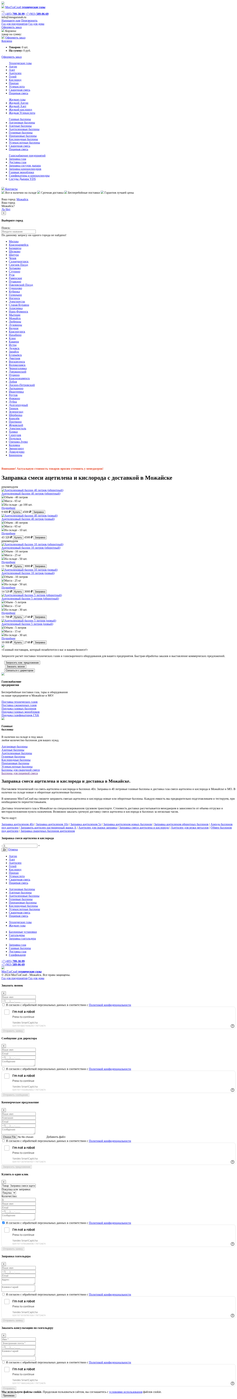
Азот (12, 69)
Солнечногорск (19, 261)
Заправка (38, 512)
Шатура (14, 254)
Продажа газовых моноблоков (20, 711)
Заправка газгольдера (22, 938)
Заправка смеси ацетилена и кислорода (144, 827)
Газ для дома (36, 23)
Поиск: (5, 227)
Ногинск (14, 298)
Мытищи (14, 314)
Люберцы (15, 321)
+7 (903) (37, 13)
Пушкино (15, 281)
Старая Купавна (19, 304)
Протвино (15, 421)
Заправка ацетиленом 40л (17, 824)
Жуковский (16, 425)
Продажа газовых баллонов (18, 708)
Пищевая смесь (18, 93)
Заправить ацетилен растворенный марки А (48, 827)
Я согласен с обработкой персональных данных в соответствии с (68, 1004)
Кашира (14, 341)
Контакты (11, 189)
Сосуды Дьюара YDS (22, 178)
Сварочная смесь (19, 89)
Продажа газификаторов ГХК (20, 715)
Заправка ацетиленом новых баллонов (127, 824)
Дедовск (14, 348)
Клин (12, 338)
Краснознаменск (19, 378)
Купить (17, 512)
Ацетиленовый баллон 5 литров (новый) (27, 623)
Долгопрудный (18, 405)
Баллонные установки (23, 931)
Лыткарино (16, 388)
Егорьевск (15, 355)
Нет (8, 209)
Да (3, 209)
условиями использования (125, 1391)
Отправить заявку (13, 1030)
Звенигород (16, 448)
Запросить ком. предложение (22, 662)
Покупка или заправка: (16, 1189)
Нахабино (15, 334)
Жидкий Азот (17, 106)
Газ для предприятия (14, 23)
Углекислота (17, 86)
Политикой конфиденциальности (110, 1004)
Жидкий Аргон (18, 102)
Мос (21, 971)
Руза (11, 274)
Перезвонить (29, 20)
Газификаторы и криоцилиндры (29, 175)
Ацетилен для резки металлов (190, 827)
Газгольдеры (17, 935)
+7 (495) (13, 13)
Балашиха (15, 248)
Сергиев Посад (18, 264)
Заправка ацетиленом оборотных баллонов (181, 824)
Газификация (17, 954)
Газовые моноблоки (21, 172)
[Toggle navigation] (2, 11)
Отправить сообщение (15, 1094)
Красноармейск (19, 244)
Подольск (15, 438)
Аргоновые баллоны (22, 122)
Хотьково (15, 268)
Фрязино (14, 398)
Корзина (6, 40)
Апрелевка (16, 308)
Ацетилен (15, 73)
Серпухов (15, 435)
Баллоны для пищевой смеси (19, 773)
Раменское (15, 278)
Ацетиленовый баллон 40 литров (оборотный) (30, 493)
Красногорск (17, 331)
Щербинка (15, 415)
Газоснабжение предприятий (27, 155)
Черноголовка (18, 368)
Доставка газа (17, 162)
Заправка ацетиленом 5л (85, 824)
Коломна (14, 445)
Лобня (13, 381)
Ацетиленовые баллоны (24, 129)
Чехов (12, 258)
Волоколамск (17, 365)
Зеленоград (16, 411)
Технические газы (20, 63)
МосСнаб (25, 7)
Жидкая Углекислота (22, 112)
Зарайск (14, 351)
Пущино (14, 375)
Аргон (13, 66)
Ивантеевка (16, 391)
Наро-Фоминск (18, 311)
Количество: (9, 1196)
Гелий (12, 76)
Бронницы (15, 455)
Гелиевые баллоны (21, 132)
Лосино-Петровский (22, 385)
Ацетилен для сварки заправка (97, 827)
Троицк (13, 408)
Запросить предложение (16, 1166)
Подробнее (8, 508)
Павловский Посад (21, 284)
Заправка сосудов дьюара (25, 165)
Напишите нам (10, 20)
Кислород (15, 79)
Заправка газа (17, 158)
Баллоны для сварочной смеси (20, 769)
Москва (14, 241)
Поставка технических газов (19, 701)
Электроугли (17, 301)
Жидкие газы (17, 99)
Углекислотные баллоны (24, 142)
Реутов (13, 395)
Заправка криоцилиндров (25, 168)
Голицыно (15, 294)
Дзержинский (17, 371)
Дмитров (14, 358)
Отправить (9, 1388)
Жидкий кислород (20, 109)
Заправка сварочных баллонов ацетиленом (48, 830)
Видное (14, 328)
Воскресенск (17, 361)
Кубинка (14, 291)
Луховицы (15, 324)
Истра (12, 345)
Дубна (13, 401)
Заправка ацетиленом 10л (52, 824)
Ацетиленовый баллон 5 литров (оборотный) (30, 598)
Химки (13, 431)
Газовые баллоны (20, 119)
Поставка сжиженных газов (19, 705)
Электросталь (17, 428)
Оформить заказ (11, 27)
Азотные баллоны (20, 125)
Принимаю (9, 1395)
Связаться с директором (19, 670)
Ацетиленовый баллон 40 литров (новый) (28, 518)
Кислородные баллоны (23, 139)
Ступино (14, 271)
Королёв (14, 418)
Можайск (22, 199)
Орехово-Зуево (18, 441)
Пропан (14, 83)
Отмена (13, 849)
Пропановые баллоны (23, 135)
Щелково (14, 251)
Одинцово (15, 288)
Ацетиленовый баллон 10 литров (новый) (28, 573)
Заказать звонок (16, 666)
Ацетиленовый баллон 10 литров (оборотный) (30, 547)
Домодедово (16, 451)
